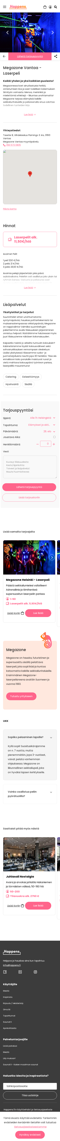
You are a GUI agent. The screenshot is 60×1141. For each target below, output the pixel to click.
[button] (4, 7)
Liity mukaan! (9, 1058)
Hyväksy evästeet (30, 1134)
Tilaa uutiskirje (30, 1095)
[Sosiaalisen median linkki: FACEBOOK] (5, 973)
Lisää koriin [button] (13, 613)
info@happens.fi (12, 965)
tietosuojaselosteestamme (30, 1127)
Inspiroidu (7, 997)
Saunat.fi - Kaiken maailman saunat (20, 1064)
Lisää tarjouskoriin (29, 497)
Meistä (6, 991)
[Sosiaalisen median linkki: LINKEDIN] (20, 973)
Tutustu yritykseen (21, 696)
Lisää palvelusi (10, 1046)
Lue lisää (28, 114)
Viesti (6, 451)
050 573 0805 (13, 145)
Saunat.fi (7, 1022)
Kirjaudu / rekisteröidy (13, 1003)
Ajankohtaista (9, 1028)
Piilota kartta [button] (9, 208)
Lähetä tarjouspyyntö (30, 56)
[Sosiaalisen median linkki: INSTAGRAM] (35, 973)
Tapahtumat (9, 1015)
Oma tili (6, 1009)
